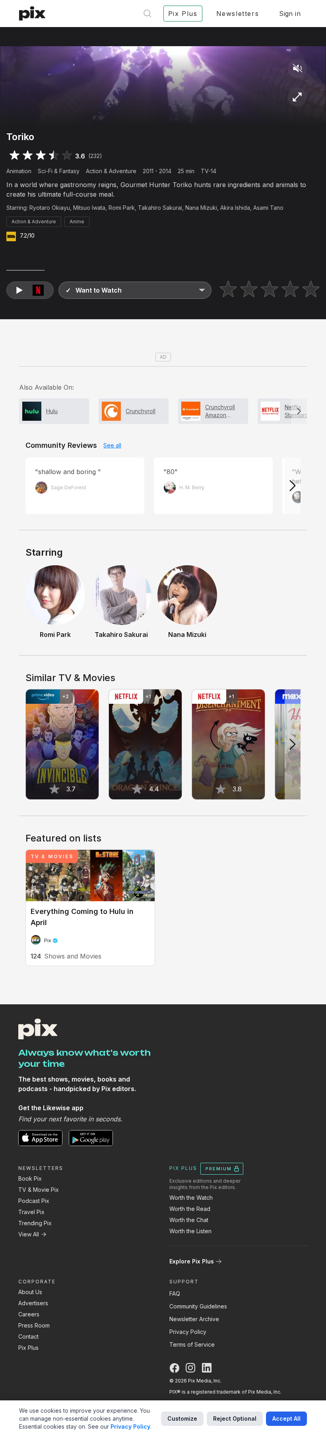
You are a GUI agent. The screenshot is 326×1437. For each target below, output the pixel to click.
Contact (28, 1336)
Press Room (34, 1325)
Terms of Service (192, 1344)
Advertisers (33, 1303)
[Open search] (147, 13)
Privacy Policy (187, 1331)
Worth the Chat (188, 1219)
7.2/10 (27, 235)
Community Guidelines (198, 1306)
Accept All (286, 1418)
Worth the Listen (190, 1231)
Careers (28, 1314)
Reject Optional (234, 1418)
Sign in (290, 14)
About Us (30, 1292)
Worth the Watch (191, 1197)
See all (112, 445)
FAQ (174, 1293)
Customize (182, 1418)
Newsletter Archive (194, 1319)
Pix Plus (28, 1347)
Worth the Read (189, 1208)
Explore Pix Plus (191, 1261)
